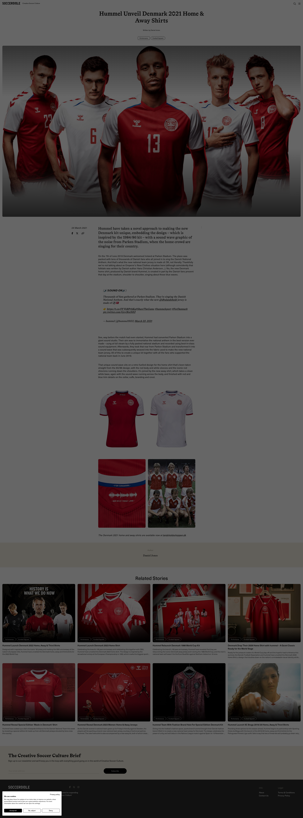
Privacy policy (55, 794)
